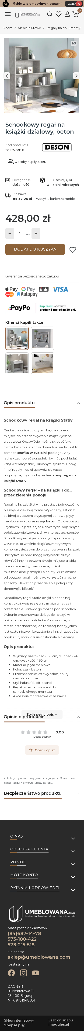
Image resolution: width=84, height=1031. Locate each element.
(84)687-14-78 (24, 933)
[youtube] (35, 973)
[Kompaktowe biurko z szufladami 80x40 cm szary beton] (17, 363)
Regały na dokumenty (63, 28)
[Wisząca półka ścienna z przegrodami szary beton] (42, 338)
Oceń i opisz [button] (45, 750)
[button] (8, 16)
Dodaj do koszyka (35, 249)
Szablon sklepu (61, 1022)
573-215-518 (21, 944)
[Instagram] (23, 973)
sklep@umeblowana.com (39, 957)
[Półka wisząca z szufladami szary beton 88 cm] (42, 363)
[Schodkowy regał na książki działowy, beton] (17, 338)
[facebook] (11, 973)
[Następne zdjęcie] (76, 75)
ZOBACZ (74, 3)
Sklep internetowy (19, 1022)
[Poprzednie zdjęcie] (6, 75)
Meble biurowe (29, 28)
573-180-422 (22, 939)
